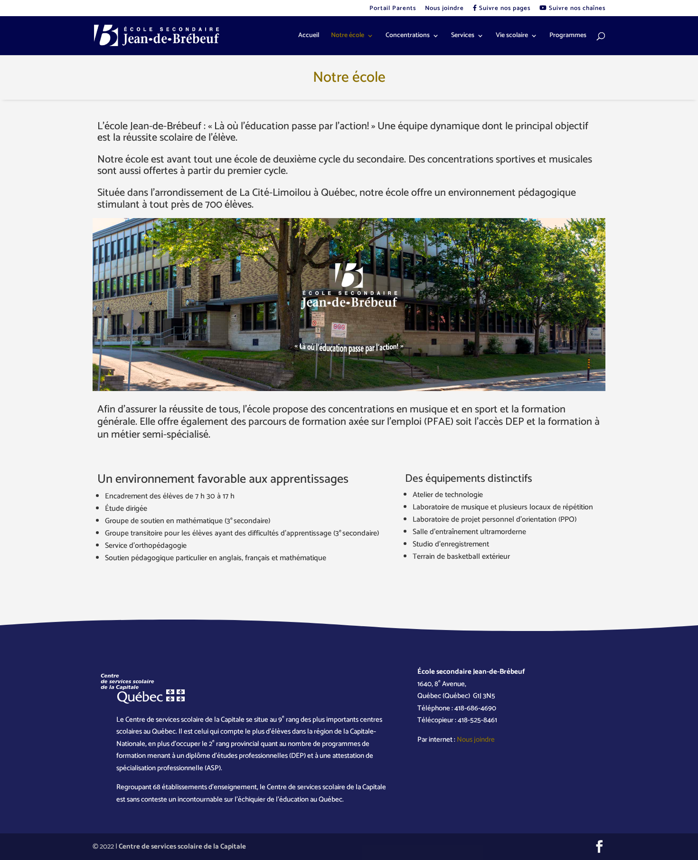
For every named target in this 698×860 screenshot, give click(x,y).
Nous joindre (444, 9)
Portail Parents (392, 9)
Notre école (347, 36)
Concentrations (408, 36)
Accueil (308, 36)
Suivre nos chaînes (576, 9)
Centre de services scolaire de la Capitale (182, 846)
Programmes (567, 36)
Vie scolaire (512, 36)
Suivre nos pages (503, 9)
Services (462, 36)
